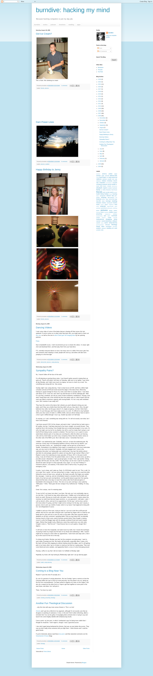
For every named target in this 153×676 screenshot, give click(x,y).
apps (78, 24)
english (105, 188)
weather (47, 164)
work (115, 228)
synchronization (100, 224)
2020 (99, 86)
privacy (115, 214)
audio (97, 177)
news (97, 206)
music (98, 204)
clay (97, 182)
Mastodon (100, 67)
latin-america (111, 197)
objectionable (110, 206)
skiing (115, 219)
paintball (98, 208)
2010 (99, 106)
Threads (100, 69)
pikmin (110, 210)
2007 (99, 113)
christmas (109, 181)
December (103, 118)
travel (98, 226)
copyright (114, 182)
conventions (109, 182)
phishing (115, 208)
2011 (99, 103)
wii (113, 228)
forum (115, 189)
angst (115, 173)
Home (63, 648)
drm (101, 186)
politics (111, 212)
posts (63, 634)
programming (99, 215)
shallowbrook (100, 219)
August (102, 127)
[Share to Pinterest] (79, 86)
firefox (104, 189)
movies (115, 203)
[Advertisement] (63, 105)
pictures (47, 88)
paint (116, 206)
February (102, 158)
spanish (98, 222)
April (101, 156)
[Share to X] (75, 86)
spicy (102, 222)
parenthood (104, 208)
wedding (71, 24)
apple (102, 175)
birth (107, 177)
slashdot (98, 221)
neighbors (111, 204)
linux (107, 199)
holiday (106, 194)
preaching (47, 597)
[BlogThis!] (73, 86)
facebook (114, 188)
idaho (97, 195)
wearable (115, 226)
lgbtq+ (103, 199)
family (98, 190)
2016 (99, 91)
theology (53, 597)
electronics (114, 186)
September (103, 125)
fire (101, 189)
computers (102, 182)
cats (116, 179)
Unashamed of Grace (42, 636)
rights (109, 215)
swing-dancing (55, 362)
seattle (109, 217)
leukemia (98, 199)
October (102, 122)
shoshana (62, 24)
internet (108, 195)
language (103, 197)
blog (110, 177)
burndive (37, 24)
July (101, 149)
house (110, 194)
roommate (114, 215)
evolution (109, 188)
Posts (100, 48)
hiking (102, 194)
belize (101, 177)
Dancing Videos (44, 327)
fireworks (108, 189)
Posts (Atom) (47, 651)
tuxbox (45, 24)
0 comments (64, 161)
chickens (98, 181)
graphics (112, 192)
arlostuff (107, 175)
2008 (99, 111)
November (103, 120)
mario (103, 201)
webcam (104, 228)
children (104, 181)
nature (106, 204)
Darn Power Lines (45, 122)
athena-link (43, 362)
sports (106, 223)
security (115, 217)
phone (97, 210)
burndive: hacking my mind (73, 10)
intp (113, 195)
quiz (105, 215)
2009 (99, 108)
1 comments (64, 85)
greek (115, 192)
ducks (104, 186)
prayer (115, 212)
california (98, 179)
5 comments (64, 559)
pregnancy (107, 214)
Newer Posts (40, 648)
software (114, 221)
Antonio (38, 611)
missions (98, 203)
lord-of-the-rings (113, 199)
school (98, 217)
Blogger (84, 662)
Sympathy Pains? (45, 370)
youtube (98, 230)
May (101, 153)
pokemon (106, 212)
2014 (99, 96)
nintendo (103, 206)
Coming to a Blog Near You (49, 570)
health (42, 562)
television (107, 224)
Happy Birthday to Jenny (48, 169)
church (115, 181)
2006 (99, 115)
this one (38, 335)
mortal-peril (109, 202)
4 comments (64, 595)
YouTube (100, 72)
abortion (98, 173)
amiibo (110, 174)
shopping (109, 219)
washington (108, 226)
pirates (115, 210)
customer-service (107, 184)
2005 (99, 164)
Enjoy (37, 341)
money (104, 203)
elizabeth (99, 188)
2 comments (64, 359)
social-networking (106, 221)
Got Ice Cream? (44, 33)
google (107, 192)
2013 (99, 99)
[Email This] (71, 86)
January (102, 161)
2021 (99, 84)
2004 (99, 166)
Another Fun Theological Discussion (54, 603)
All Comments (103, 51)
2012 (99, 101)
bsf (116, 177)
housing (115, 194)
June (101, 151)
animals (98, 175)
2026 (99, 79)
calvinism (104, 179)
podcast (53, 24)
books (113, 177)
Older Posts (86, 648)
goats (104, 192)
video (102, 226)
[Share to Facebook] (77, 86)
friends (42, 88)
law (116, 197)
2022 (99, 82)
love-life (98, 201)
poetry (102, 212)
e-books (109, 186)
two (60, 634)
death (113, 184)
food (112, 189)
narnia (102, 204)
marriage (108, 201)
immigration (103, 195)
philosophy (109, 208)
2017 (99, 89)
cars (113, 179)
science (104, 217)
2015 (99, 94)
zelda (102, 230)
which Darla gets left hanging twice (64, 335)
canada (109, 179)
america (104, 174)
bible (104, 177)
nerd (115, 204)
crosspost (99, 184)
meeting (43, 597)
